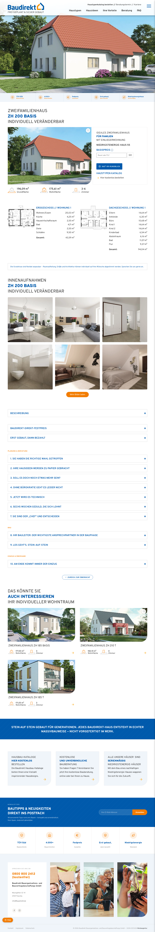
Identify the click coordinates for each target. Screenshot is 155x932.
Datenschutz (30, 928)
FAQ (139, 10)
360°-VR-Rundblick (111, 166)
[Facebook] (14, 910)
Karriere (137, 4)
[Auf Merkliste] (88, 130)
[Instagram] (19, 910)
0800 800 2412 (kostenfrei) (23, 875)
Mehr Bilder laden (77, 394)
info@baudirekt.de (19, 901)
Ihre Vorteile (110, 10)
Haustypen (75, 10)
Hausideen (92, 10)
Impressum (19, 928)
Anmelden (140, 812)
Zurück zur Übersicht (79, 577)
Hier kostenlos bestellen (112, 177)
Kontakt (10, 928)
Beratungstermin (123, 4)
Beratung (126, 10)
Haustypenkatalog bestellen (100, 4)
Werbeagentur (142, 928)
